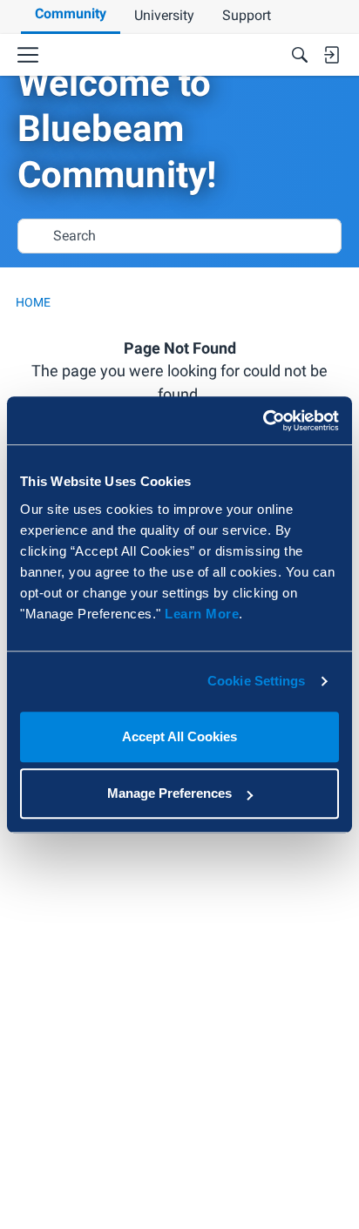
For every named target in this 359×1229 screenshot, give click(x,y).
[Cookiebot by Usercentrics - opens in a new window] (262, 420)
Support (246, 15)
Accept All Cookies (179, 736)
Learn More (202, 613)
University (164, 15)
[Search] (299, 55)
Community (70, 13)
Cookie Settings (256, 680)
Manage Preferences (169, 793)
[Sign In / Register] (331, 55)
